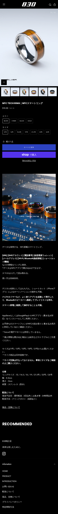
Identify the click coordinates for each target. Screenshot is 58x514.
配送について (8, 491)
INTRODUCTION (9, 481)
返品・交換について (11, 407)
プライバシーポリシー (12, 501)
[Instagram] (4, 453)
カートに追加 (29, 147)
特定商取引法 (8, 507)
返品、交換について (11, 496)
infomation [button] (6, 464)
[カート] (54, 5)
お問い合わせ (8, 486)
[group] (29, 47)
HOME (5, 471)
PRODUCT (6, 476)
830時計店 (7, 441)
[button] (4, 4)
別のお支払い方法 (29, 160)
